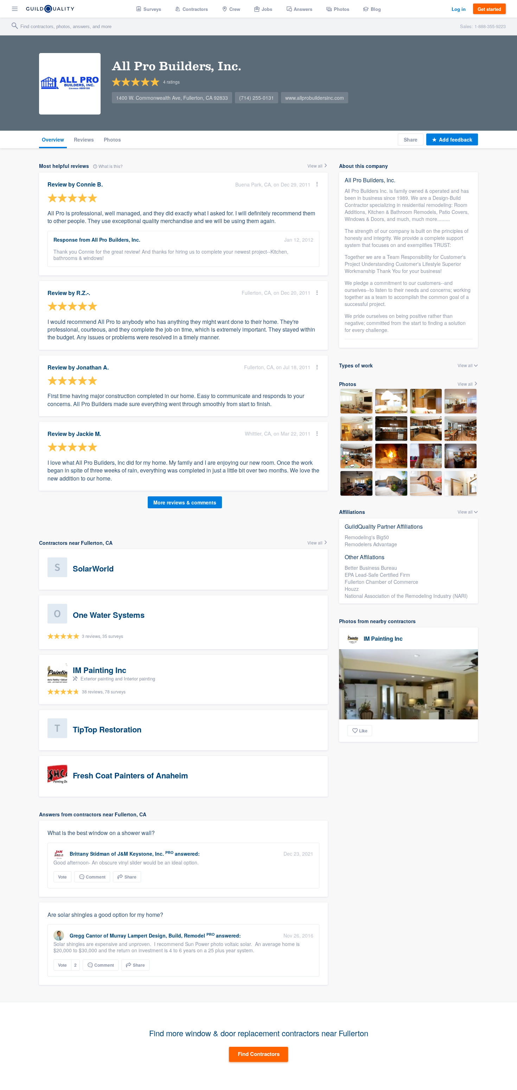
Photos (112, 139)
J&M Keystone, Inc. (140, 853)
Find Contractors (259, 1054)
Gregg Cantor (86, 935)
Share (410, 139)
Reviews (84, 139)
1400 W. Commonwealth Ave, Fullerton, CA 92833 (172, 97)
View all (315, 166)
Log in (459, 9)
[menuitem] (148, 9)
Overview (53, 139)
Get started (489, 9)
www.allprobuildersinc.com (314, 97)
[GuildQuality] (50, 9)
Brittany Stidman (90, 853)
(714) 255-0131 (256, 97)
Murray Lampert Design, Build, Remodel (157, 935)
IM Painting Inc (383, 638)
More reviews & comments (184, 502)
